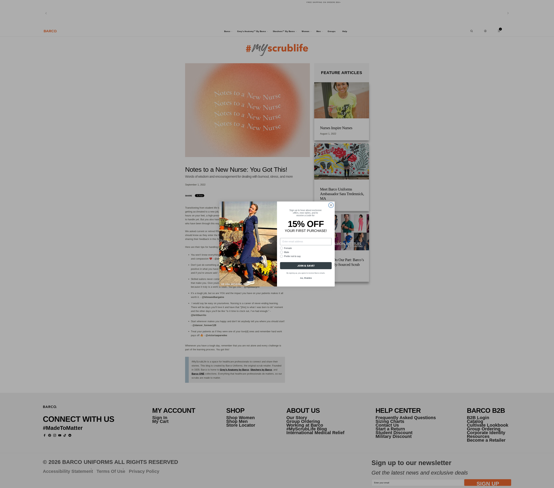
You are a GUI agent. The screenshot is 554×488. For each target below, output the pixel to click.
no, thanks (306, 278)
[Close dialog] (331, 205)
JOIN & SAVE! (306, 265)
